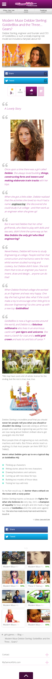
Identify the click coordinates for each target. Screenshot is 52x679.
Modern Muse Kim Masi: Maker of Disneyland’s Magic (14, 566)
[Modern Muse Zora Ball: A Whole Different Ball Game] (38, 615)
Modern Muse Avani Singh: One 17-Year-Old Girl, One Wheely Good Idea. (39, 605)
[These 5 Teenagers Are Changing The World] (38, 577)
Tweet (27, 80)
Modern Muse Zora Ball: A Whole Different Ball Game (39, 624)
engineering (18, 204)
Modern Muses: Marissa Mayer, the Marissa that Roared (14, 624)
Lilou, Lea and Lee (42, 519)
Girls (26, 11)
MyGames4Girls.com (26, 4)
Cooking (43, 11)
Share (27, 73)
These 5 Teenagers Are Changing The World (39, 586)
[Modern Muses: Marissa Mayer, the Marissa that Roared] (13, 615)
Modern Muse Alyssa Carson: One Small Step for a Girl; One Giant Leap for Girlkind (14, 605)
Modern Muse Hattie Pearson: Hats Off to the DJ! (14, 586)
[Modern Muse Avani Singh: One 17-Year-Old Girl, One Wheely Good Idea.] (38, 596)
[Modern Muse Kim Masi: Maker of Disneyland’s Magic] (13, 557)
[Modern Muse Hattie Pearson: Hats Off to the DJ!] (13, 577)
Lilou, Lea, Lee (8, 11)
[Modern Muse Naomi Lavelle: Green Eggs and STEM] (38, 557)
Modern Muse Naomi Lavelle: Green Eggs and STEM (39, 566)
